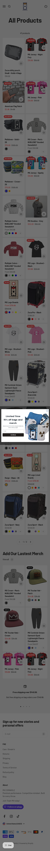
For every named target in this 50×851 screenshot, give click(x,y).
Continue (13, 434)
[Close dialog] (47, 411)
